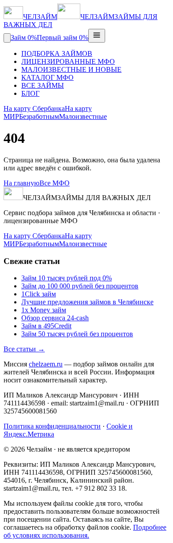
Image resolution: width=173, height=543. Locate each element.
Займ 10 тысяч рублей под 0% (66, 278)
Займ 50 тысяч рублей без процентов (77, 334)
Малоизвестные (83, 116)
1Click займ (38, 294)
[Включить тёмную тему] (7, 38)
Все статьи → (24, 349)
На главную (21, 183)
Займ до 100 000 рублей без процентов (79, 286)
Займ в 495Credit (46, 326)
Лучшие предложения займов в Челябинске (87, 302)
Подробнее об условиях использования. (85, 531)
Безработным (39, 116)
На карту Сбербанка (34, 108)
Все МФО (54, 183)
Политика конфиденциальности (52, 426)
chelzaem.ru (46, 364)
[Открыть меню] (96, 36)
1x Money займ (43, 310)
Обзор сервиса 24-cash (55, 318)
